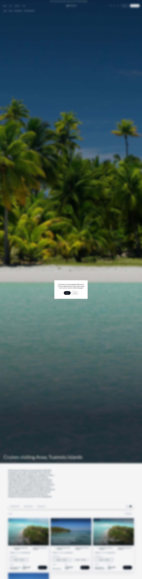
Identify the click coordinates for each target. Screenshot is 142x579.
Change (75, 293)
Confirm (67, 293)
